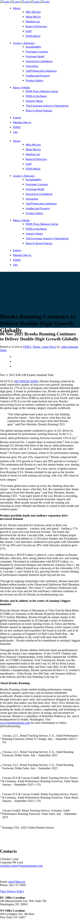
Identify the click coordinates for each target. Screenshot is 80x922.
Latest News (48, 346)
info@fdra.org (16, 881)
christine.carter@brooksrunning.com (21, 865)
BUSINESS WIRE (26, 381)
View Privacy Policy (12, 891)
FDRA (27, 346)
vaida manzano (69, 346)
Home (36, 346)
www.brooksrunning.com (15, 722)
